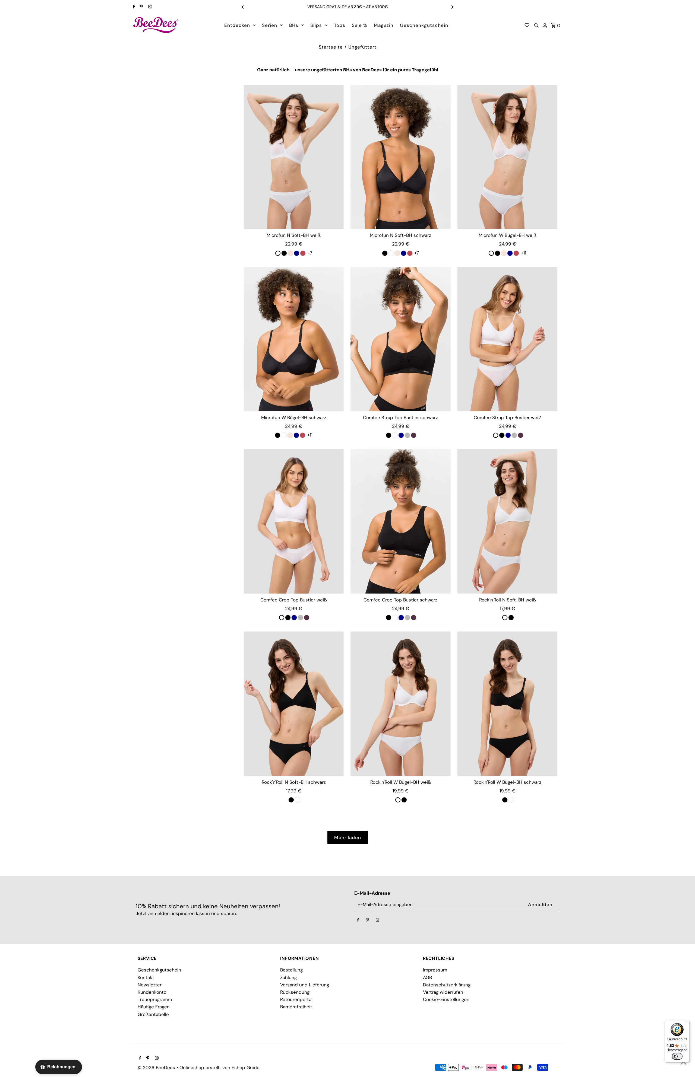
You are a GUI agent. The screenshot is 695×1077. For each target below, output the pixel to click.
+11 (523, 252)
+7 (310, 252)
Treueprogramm (155, 999)
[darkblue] (296, 253)
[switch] (677, 1056)
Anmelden (540, 904)
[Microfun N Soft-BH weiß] (294, 157)
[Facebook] (133, 7)
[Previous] (243, 7)
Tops (339, 25)
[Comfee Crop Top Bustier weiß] (294, 521)
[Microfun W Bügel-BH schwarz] (294, 339)
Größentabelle (153, 1014)
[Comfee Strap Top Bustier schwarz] (400, 339)
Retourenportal (296, 999)
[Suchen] (536, 25)
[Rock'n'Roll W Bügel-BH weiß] (400, 703)
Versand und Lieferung (304, 985)
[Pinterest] (141, 7)
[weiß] (391, 253)
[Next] (452, 7)
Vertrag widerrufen (443, 992)
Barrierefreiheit (296, 1007)
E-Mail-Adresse (372, 893)
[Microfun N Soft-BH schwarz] (400, 157)
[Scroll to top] (683, 1063)
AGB (427, 977)
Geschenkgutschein (424, 25)
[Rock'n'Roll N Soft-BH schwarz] (294, 703)
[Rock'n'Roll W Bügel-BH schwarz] (507, 703)
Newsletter (150, 985)
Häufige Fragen (154, 1007)
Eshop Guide (246, 1067)
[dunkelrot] (302, 253)
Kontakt (146, 977)
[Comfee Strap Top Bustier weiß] (507, 339)
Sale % (359, 25)
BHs (293, 25)
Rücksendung (294, 992)
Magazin (383, 25)
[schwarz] (284, 253)
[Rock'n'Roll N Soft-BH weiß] (507, 521)
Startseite (331, 47)
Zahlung (288, 977)
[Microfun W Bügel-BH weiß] (507, 157)
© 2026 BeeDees (157, 1067)
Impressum (435, 970)
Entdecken (237, 25)
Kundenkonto (152, 992)
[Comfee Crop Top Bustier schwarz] (400, 521)
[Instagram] (149, 7)
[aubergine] (413, 435)
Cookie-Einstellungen (446, 999)
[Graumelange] (407, 435)
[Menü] (686, 1023)
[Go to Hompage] (156, 25)
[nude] (290, 253)
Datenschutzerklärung (446, 985)
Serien (269, 25)
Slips (316, 25)
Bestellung (291, 970)
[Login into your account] (544, 25)
